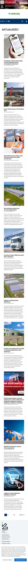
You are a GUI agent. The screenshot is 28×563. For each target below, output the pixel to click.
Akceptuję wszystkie (20, 559)
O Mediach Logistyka (6, 536)
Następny (22, 514)
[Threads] (9, 21)
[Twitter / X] (5, 21)
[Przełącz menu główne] (22, 21)
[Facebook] (3, 21)
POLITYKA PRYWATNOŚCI (15, 556)
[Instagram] (7, 21)
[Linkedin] (1, 21)
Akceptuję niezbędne (7, 559)
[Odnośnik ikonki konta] (26, 21)
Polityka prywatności (6, 541)
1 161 (14, 514)
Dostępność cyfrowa (6, 543)
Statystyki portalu (5, 538)
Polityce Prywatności (22, 550)
